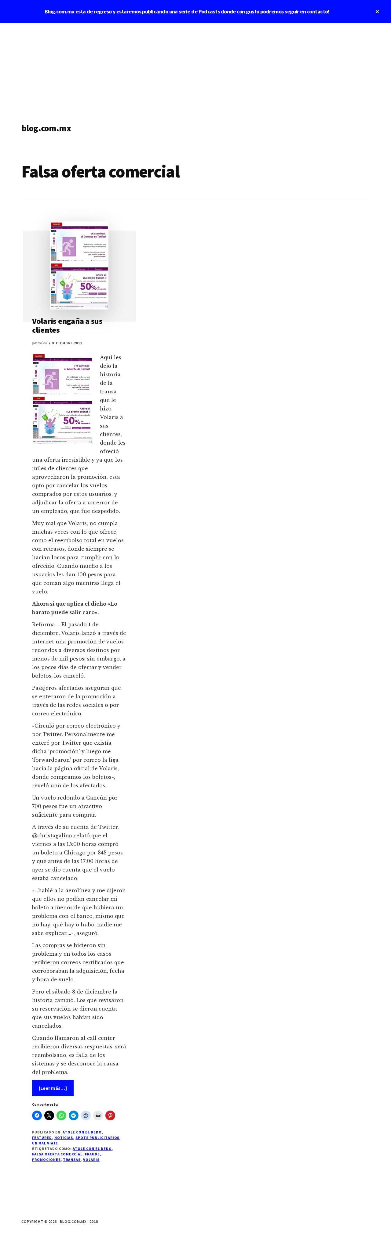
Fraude (92, 1154)
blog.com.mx (46, 128)
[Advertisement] (195, 69)
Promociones (46, 1159)
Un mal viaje (45, 1143)
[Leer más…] (56, 1090)
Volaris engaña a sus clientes (67, 325)
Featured (42, 1137)
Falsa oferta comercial (57, 1154)
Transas (72, 1159)
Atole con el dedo (82, 1132)
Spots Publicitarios (97, 1137)
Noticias (63, 1137)
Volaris (91, 1159)
